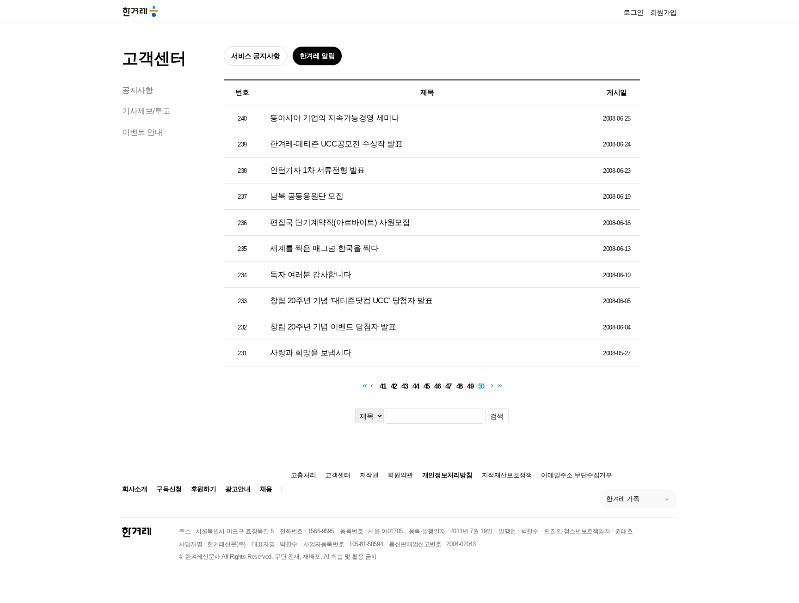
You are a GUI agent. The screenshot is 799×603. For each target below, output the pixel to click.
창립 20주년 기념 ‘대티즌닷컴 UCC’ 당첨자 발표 (351, 300)
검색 (497, 416)
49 (470, 385)
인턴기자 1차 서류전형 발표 (317, 170)
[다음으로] (492, 385)
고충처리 (303, 475)
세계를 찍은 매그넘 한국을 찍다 (324, 248)
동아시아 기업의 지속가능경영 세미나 (334, 118)
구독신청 (168, 489)
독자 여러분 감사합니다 (310, 274)
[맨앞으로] (364, 385)
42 (394, 385)
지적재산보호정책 (507, 475)
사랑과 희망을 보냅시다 (310, 352)
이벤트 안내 (142, 132)
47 (448, 385)
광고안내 (237, 489)
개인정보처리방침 (447, 475)
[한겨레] (136, 532)
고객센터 (154, 58)
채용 (266, 489)
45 (427, 385)
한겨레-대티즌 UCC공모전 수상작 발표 (336, 144)
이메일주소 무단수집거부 (576, 475)
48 (459, 385)
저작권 (369, 475)
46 (437, 385)
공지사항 (137, 90)
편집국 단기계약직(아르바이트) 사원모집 (340, 222)
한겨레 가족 (622, 498)
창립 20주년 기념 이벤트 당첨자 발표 (333, 327)
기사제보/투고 (146, 111)
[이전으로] (372, 385)
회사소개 (134, 489)
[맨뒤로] (500, 385)
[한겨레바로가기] (140, 11)
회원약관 (399, 475)
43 (404, 385)
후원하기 (203, 489)
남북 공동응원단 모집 (307, 196)
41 (383, 385)
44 (415, 385)
